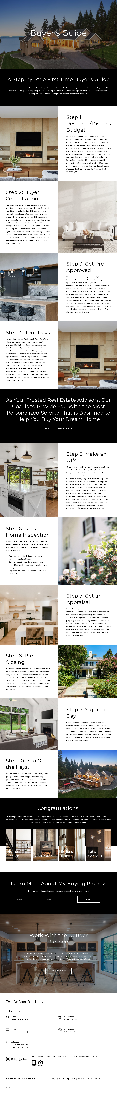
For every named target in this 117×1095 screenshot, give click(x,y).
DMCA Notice (93, 1078)
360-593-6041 (70, 1032)
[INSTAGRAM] (8, 1086)
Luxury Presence (26, 1078)
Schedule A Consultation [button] (58, 428)
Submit (89, 899)
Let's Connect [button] (58, 971)
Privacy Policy (76, 1078)
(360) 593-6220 (71, 1019)
